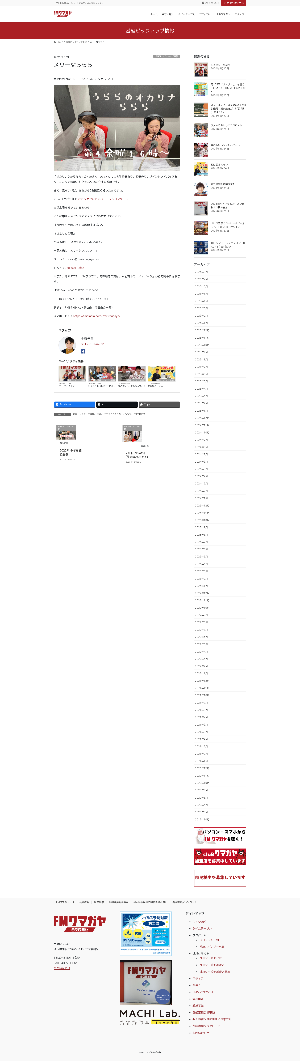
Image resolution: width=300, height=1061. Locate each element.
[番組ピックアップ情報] (132, 433)
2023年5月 (201, 556)
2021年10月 (202, 695)
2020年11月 (202, 775)
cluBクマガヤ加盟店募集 (214, 972)
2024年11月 (202, 425)
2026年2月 (201, 315)
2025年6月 (201, 374)
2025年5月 (201, 381)
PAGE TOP (290, 1026)
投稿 (99, 414)
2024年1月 (201, 498)
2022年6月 (201, 636)
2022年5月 (201, 644)
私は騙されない (155, 386)
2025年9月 (201, 352)
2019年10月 (202, 819)
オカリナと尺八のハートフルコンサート (103, 199)
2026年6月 (201, 286)
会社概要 (84, 902)
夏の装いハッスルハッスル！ (131, 386)
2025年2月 (201, 403)
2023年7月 (201, 542)
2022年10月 (202, 607)
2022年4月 (201, 651)
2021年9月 (201, 702)
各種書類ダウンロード (184, 902)
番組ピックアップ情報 (167, 56)
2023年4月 (201, 564)
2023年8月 (201, 534)
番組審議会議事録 (118, 902)
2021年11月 (202, 688)
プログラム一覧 (209, 940)
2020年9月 (201, 790)
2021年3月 (201, 746)
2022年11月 (202, 600)
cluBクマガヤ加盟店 (211, 965)
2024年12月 (202, 418)
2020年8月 (201, 797)
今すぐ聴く (199, 922)
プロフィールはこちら (93, 344)
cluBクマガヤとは (210, 958)
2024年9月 (201, 439)
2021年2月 (201, 753)
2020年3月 (201, 812)
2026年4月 (201, 301)
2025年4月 (201, 388)
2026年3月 (201, 308)
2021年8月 (201, 709)
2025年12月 (202, 330)
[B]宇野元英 (139, 414)
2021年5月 (201, 732)
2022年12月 (202, 593)
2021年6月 (201, 724)
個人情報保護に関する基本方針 (150, 902)
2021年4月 (201, 739)
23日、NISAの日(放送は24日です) (137, 455)
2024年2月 (201, 491)
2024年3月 (201, 483)
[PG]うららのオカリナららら (117, 414)
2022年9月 (201, 615)
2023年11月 (202, 512)
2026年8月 (201, 272)
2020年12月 (202, 768)
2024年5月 (201, 469)
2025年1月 (201, 410)
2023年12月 (202, 505)
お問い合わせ (62, 968)
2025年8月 (201, 359)
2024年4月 (201, 476)
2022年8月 (201, 622)
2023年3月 (201, 571)
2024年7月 (201, 454)
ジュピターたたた (67, 386)
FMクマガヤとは (65, 902)
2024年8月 (201, 447)
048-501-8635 (75, 268)
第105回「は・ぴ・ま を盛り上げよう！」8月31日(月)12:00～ (228, 88)
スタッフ (198, 978)
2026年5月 (201, 293)
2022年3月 (201, 659)
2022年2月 (201, 666)
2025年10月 (202, 345)
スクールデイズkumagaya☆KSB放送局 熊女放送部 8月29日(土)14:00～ (228, 108)
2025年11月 (202, 337)
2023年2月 (201, 578)
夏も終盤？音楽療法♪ (222, 184)
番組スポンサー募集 (211, 947)
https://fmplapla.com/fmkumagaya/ (96, 316)
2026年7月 (201, 279)
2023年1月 (201, 585)
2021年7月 (201, 717)
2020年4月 (201, 805)
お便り (197, 985)
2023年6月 (201, 549)
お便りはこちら (235, 3)
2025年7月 (201, 366)
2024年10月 (202, 432)
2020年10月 (202, 783)
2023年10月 (202, 520)
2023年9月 (201, 527)
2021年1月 (201, 761)
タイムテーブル (202, 928)
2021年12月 (202, 680)
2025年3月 (201, 396)
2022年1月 (201, 673)
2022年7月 (201, 629)
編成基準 (99, 902)
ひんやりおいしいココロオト (101, 386)
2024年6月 (201, 461)
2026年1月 (201, 323)
